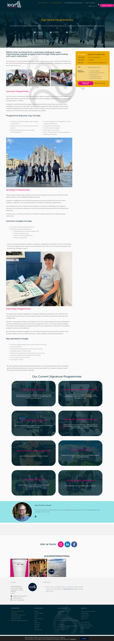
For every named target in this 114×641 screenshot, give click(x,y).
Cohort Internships (16, 616)
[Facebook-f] (74, 544)
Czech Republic (38, 618)
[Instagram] (61, 544)
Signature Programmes (17, 611)
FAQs (59, 613)
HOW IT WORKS (90, 3)
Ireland (36, 611)
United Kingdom (38, 613)
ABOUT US (92, 6)
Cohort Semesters (16, 618)
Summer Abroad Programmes (19, 620)
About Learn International (88, 611)
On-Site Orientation (63, 615)
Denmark (37, 624)
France (36, 615)
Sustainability (84, 613)
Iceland (36, 622)
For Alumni (61, 627)
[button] (98, 4)
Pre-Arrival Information (64, 616)
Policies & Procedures (87, 626)
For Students (42, 3)
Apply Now (61, 611)
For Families (61, 629)
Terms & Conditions (86, 624)
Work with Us (84, 616)
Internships (14, 613)
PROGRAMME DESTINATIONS (73, 3)
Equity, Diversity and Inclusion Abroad (68, 620)
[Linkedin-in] (67, 544)
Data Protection (85, 622)
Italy (35, 620)
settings (73, 639)
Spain (36, 616)
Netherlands (37, 629)
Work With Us (68, 589)
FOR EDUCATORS (56, 3)
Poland (36, 627)
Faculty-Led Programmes (18, 615)
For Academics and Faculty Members (68, 626)
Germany (37, 626)
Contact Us (84, 618)
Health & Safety (85, 627)
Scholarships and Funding (65, 618)
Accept (84, 638)
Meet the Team (85, 615)
